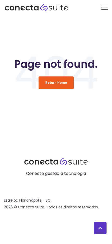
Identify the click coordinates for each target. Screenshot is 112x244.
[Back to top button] (100, 228)
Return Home (56, 82)
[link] (36, 7)
